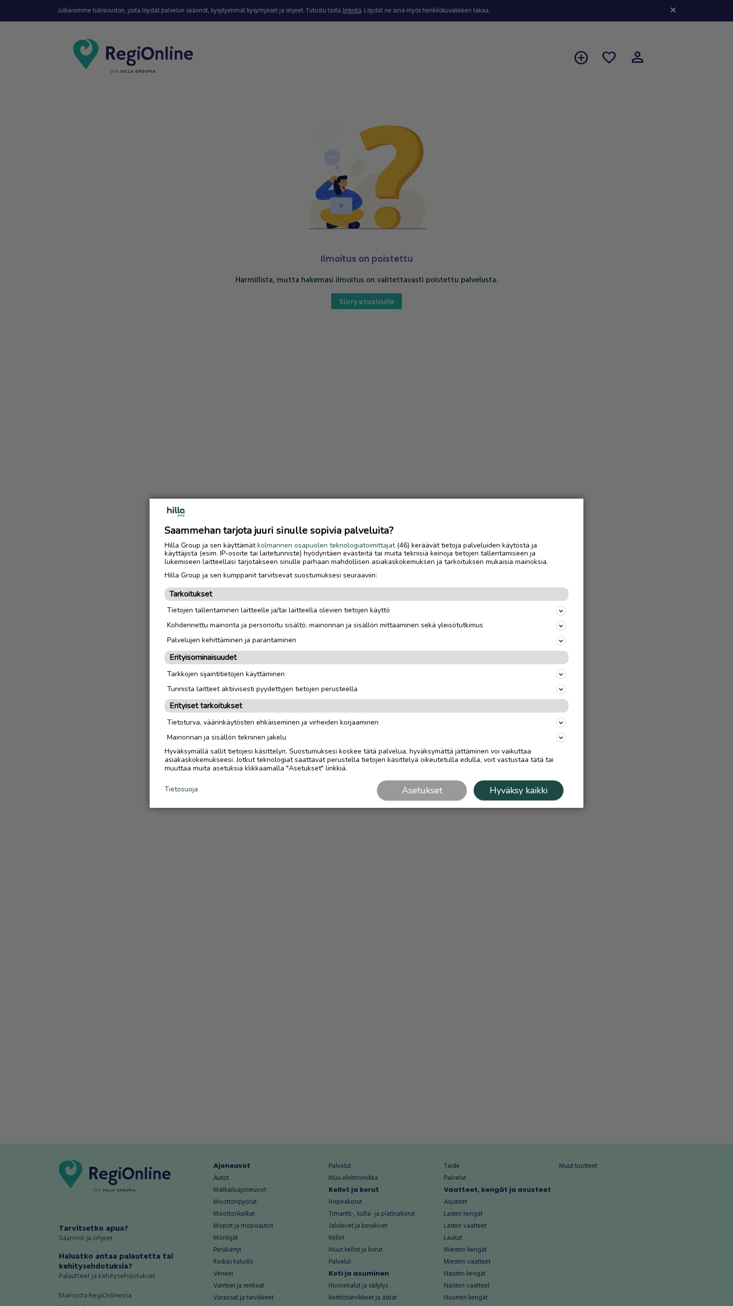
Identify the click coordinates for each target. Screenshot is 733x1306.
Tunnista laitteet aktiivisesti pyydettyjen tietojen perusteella (262, 689)
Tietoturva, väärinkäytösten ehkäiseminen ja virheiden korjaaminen (272, 722)
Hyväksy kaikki (519, 790)
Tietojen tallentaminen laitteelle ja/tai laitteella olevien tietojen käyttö (278, 610)
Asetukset (422, 790)
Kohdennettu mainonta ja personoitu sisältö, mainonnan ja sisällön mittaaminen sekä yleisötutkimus (325, 625)
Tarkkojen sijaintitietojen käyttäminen (226, 674)
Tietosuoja (181, 789)
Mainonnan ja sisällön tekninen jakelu (226, 737)
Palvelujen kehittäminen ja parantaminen (231, 640)
